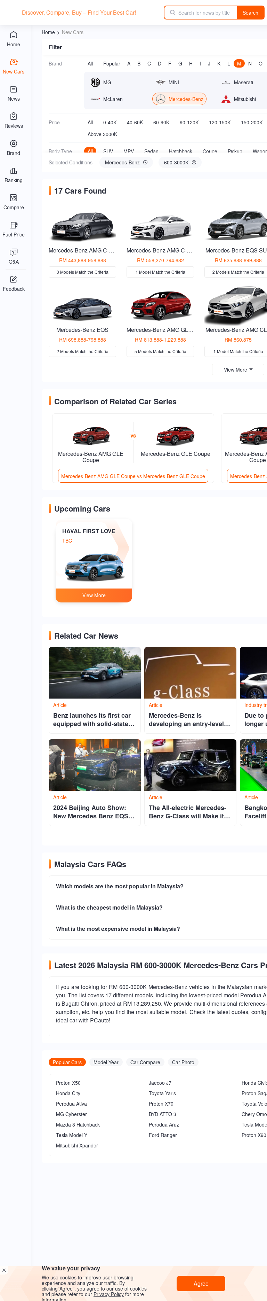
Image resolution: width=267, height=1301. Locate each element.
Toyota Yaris (162, 1093)
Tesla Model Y (71, 1134)
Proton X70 (161, 1103)
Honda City (68, 1093)
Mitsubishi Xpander (77, 1145)
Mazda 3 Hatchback (78, 1124)
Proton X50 (68, 1082)
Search (250, 12)
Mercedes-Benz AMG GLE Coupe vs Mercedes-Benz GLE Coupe (133, 476)
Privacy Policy (109, 1294)
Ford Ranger (163, 1134)
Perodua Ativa (71, 1103)
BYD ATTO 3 (162, 1114)
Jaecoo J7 (160, 1082)
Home (48, 32)
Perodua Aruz (164, 1124)
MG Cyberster (71, 1114)
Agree (201, 1283)
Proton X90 (254, 1134)
